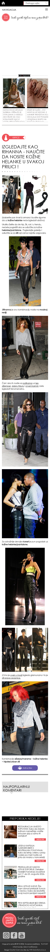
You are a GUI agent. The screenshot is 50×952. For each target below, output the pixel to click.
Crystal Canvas (16, 950)
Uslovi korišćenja (30, 947)
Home (3, 3)
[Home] (22, 920)
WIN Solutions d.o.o (37, 950)
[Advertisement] (25, 48)
